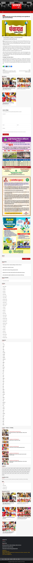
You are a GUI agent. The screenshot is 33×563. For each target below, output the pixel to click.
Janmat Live (4, 90)
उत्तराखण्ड (4, 357)
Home (3, 559)
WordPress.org (5, 488)
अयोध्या (3, 349)
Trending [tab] (11, 427)
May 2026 (4, 291)
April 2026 (4, 292)
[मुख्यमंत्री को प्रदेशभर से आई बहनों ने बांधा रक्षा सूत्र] (24, 82)
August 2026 (4, 286)
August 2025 (4, 305)
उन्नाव (3, 360)
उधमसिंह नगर (4, 359)
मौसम (3, 405)
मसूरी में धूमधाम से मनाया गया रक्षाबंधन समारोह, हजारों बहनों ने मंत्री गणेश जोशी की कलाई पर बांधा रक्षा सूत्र (14, 272)
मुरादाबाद (25, 471)
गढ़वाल (8, 99)
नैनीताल (12, 471)
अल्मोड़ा (3, 351)
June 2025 (4, 308)
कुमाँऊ (6, 99)
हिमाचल (3, 424)
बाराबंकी (3, 397)
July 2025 (4, 307)
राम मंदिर (4, 408)
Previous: (9, 71)
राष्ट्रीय (3, 410)
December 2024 (5, 318)
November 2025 (5, 300)
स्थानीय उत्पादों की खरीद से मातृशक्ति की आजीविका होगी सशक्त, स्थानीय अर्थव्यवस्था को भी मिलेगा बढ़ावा (8, 532)
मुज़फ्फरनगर (4, 402)
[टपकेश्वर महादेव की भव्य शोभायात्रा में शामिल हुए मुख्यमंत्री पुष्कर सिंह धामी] (9, 97)
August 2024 (4, 324)
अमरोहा (3, 346)
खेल (3, 373)
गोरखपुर (3, 378)
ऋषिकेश (3, 362)
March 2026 (4, 294)
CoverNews (19, 561)
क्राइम (3, 370)
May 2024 (4, 329)
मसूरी (3, 100)
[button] (3, 12)
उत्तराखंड (4, 15)
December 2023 (5, 337)
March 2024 (4, 332)
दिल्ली (12, 99)
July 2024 (4, 326)
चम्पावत (3, 381)
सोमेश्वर (3, 418)
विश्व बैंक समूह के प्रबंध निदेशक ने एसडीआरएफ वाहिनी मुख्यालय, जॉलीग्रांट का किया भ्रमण (9, 89)
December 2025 (5, 299)
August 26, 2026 (8, 90)
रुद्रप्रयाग (4, 413)
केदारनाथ (4, 367)
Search (3, 255)
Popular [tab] (7, 427)
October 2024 (4, 321)
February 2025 (5, 315)
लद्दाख (3, 416)
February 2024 (5, 334)
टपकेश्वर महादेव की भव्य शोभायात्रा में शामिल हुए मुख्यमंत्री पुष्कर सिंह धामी (8, 103)
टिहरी (3, 384)
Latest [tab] (4, 427)
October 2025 (4, 302)
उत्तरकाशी (4, 354)
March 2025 (4, 313)
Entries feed (4, 485)
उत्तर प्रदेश (4, 352)
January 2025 (4, 316)
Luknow (4, 344)
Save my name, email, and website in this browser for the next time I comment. (14, 131)
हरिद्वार (3, 421)
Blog (3, 343)
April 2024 (4, 331)
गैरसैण (10, 99)
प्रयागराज (4, 394)
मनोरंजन (20, 471)
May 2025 (4, 310)
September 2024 (5, 323)
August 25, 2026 (23, 519)
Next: (24, 71)
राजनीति (14, 559)
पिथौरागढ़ (4, 392)
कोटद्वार (3, 368)
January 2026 (4, 297)
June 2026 (4, 289)
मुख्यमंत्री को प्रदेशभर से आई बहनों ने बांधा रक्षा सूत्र (23, 88)
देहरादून (14, 99)
